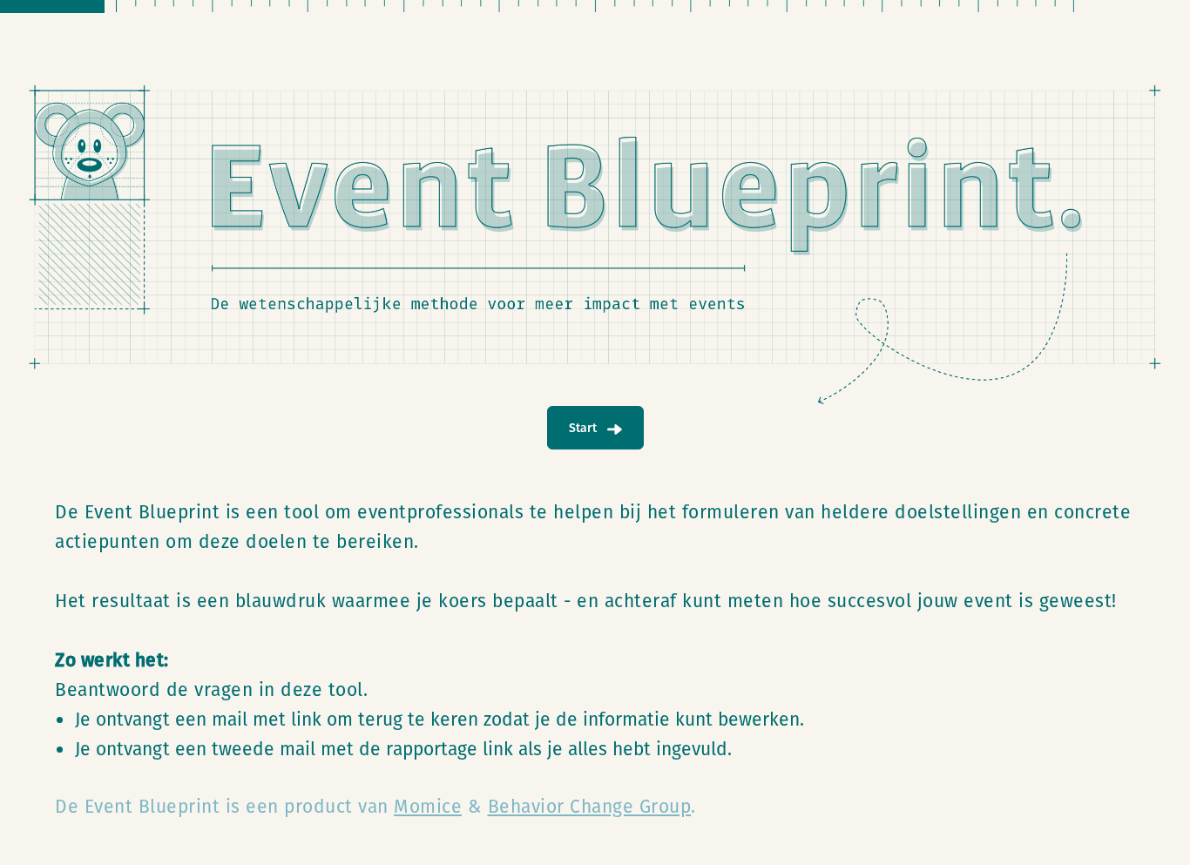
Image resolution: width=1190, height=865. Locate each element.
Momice (428, 806)
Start (584, 427)
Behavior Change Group (590, 806)
